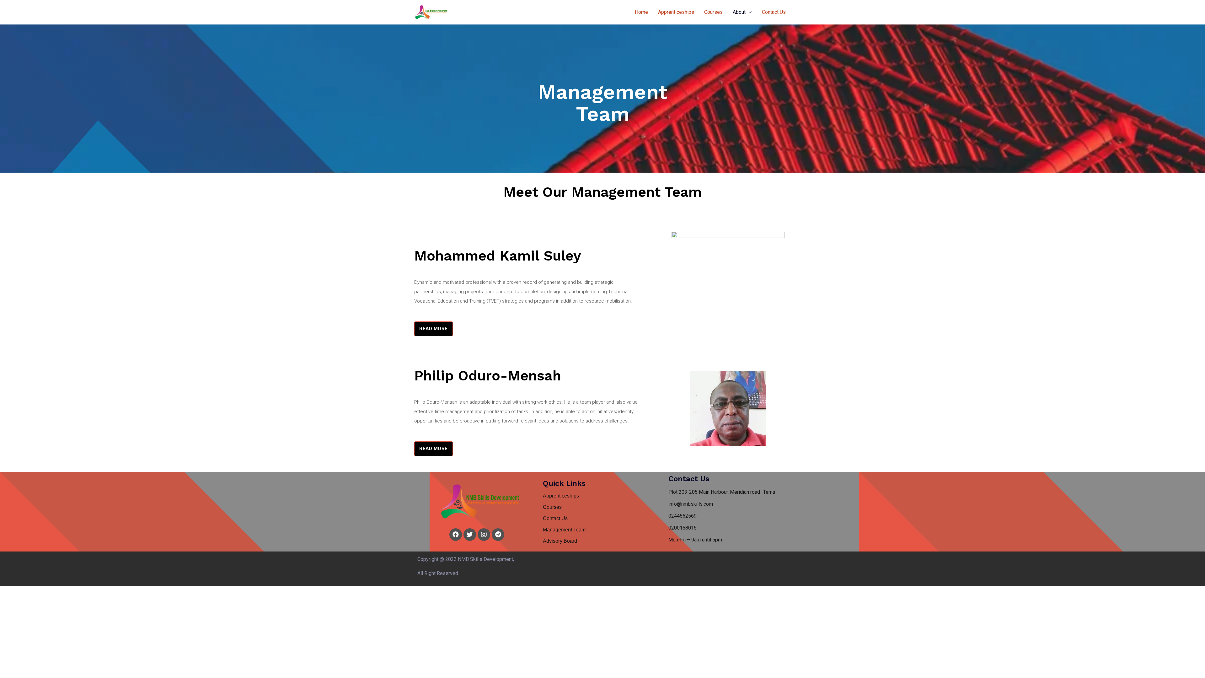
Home (641, 12)
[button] (433, 328)
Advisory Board (560, 541)
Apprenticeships (676, 12)
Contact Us (774, 12)
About (739, 12)
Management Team (564, 529)
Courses (713, 12)
